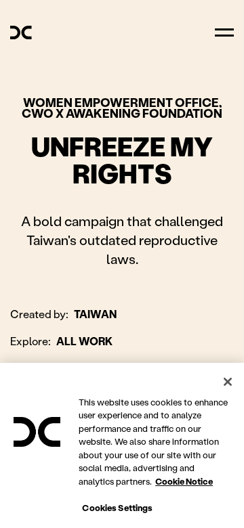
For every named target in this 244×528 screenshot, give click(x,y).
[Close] (228, 382)
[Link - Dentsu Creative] (21, 32)
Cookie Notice (184, 481)
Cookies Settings (117, 507)
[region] (122, 445)
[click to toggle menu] (224, 32)
